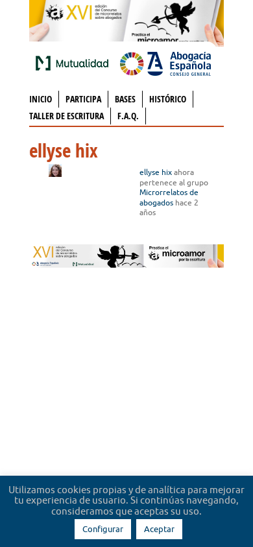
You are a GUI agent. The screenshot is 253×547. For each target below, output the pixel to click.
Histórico (167, 99)
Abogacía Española (165, 62)
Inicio (40, 99)
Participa (83, 99)
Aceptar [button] (159, 528)
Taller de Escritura (66, 116)
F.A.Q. (128, 116)
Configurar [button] (102, 528)
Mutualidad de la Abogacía (74, 62)
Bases (125, 99)
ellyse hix (155, 172)
